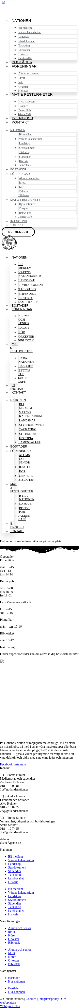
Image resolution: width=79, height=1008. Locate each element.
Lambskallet (25, 58)
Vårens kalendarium (29, 32)
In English (22, 118)
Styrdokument (17, 867)
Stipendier (14, 871)
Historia (13, 882)
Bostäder (22, 62)
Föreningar (24, 66)
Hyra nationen (26, 359)
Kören (12, 935)
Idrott (11, 931)
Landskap (14, 864)
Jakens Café (24, 114)
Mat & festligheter (32, 94)
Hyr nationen (16, 981)
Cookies (31, 999)
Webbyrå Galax (10, 1006)
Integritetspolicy (48, 999)
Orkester (13, 939)
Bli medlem (24, 266)
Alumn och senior (28, 73)
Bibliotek (23, 90)
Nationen (21, 21)
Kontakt (20, 122)
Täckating (14, 874)
